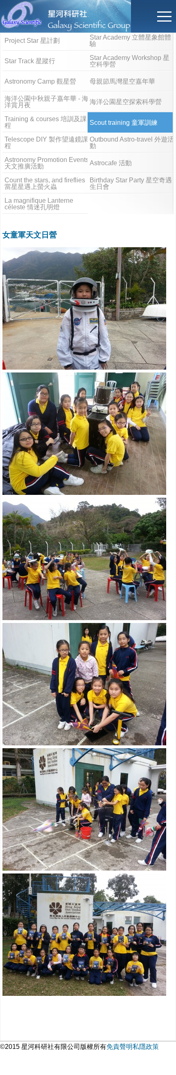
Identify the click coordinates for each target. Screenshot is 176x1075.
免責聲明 (119, 1046)
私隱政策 (146, 1046)
